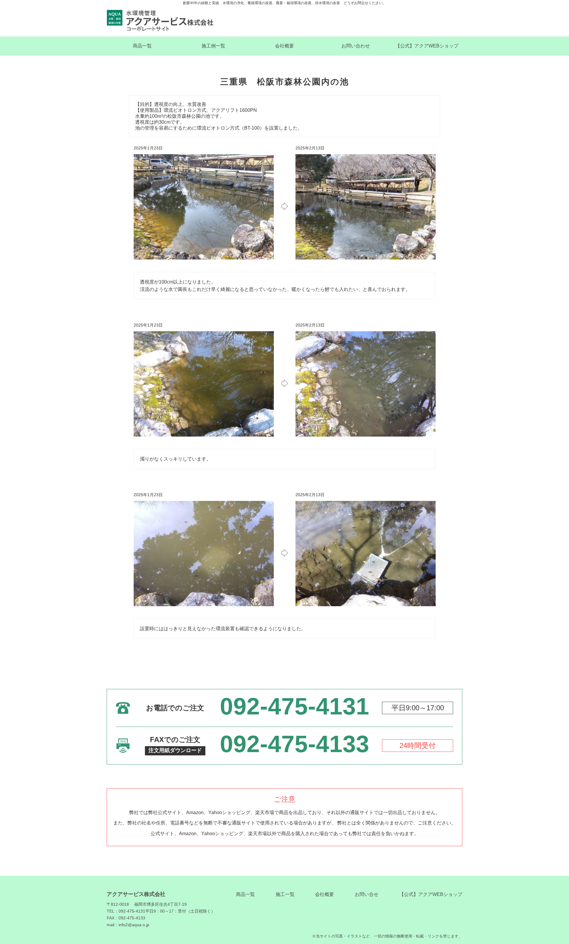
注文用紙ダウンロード (175, 750)
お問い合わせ (355, 45)
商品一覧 (142, 45)
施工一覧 (285, 894)
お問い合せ (366, 894)
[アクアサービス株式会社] (160, 21)
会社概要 (284, 45)
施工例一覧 (213, 45)
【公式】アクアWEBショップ (426, 45)
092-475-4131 (294, 706)
